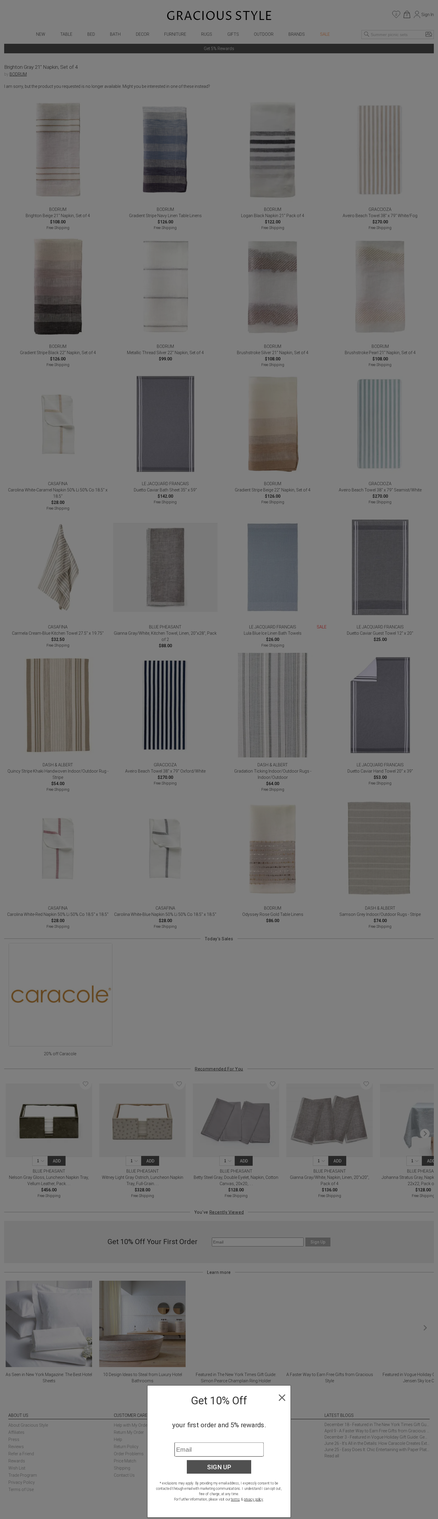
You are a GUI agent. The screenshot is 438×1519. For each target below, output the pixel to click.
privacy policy (253, 1499)
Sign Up (219, 1466)
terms (235, 1499)
